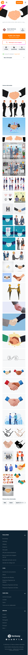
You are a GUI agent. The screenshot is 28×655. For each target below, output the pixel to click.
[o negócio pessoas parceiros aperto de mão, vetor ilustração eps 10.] (13, 398)
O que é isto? (17, 54)
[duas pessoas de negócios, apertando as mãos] (7, 623)
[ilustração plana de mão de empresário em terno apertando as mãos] (8, 248)
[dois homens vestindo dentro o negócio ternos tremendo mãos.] (7, 108)
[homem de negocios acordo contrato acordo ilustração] (8, 565)
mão (5, 635)
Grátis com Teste (14, 36)
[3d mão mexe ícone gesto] (9, 458)
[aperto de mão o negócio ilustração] (8, 611)
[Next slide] (21, 636)
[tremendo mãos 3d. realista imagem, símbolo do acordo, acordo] (13, 384)
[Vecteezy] (2, 2)
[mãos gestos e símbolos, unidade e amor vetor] (19, 600)
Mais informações (8, 57)
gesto (11, 635)
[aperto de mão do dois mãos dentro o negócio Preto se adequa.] (13, 93)
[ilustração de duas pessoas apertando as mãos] (8, 577)
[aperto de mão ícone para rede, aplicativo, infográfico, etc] (8, 519)
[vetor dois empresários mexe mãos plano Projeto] (8, 225)
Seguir (22, 30)
